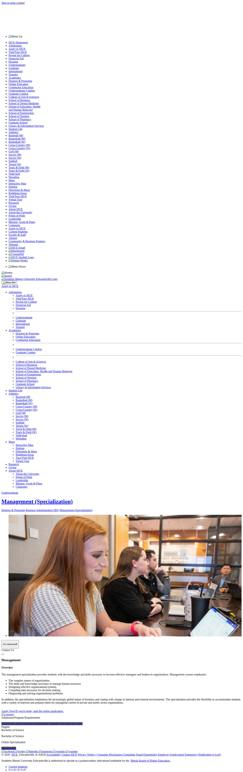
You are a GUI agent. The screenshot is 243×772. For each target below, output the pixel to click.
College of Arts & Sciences (24, 97)
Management (8, 748)
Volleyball (14, 173)
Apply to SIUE (17, 48)
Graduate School (18, 122)
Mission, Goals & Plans (22, 222)
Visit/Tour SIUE (18, 52)
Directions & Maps (19, 189)
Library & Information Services (26, 125)
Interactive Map (17, 183)
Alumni (13, 238)
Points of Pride (17, 215)
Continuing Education (21, 87)
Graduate (14, 68)
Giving (12, 206)
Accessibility (53, 754)
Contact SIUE (69, 754)
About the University (20, 212)
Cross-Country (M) (19, 145)
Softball (13, 161)
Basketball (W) (17, 141)
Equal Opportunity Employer (152, 754)
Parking (13, 186)
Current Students (18, 231)
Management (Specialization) (37, 501)
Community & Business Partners (27, 241)
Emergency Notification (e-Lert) (203, 754)
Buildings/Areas (18, 193)
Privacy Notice (86, 754)
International (16, 71)
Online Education (18, 84)
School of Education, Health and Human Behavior (24, 108)
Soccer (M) (15, 154)
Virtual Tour (15, 199)
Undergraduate (17, 64)
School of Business (19, 100)
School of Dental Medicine (24, 103)
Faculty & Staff (17, 234)
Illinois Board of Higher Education (150, 760)
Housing (13, 61)
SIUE (14, 754)
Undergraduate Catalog (22, 90)
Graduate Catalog (18, 93)
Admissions (15, 45)
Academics (15, 77)
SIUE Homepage (18, 42)
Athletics (14, 132)
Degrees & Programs (20, 80)
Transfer (13, 74)
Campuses (14, 225)
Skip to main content (13, 2)
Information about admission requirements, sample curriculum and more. (42, 723)
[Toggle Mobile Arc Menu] (9, 283)
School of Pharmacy (20, 119)
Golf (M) (14, 151)
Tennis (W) (15, 164)
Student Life (15, 129)
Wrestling (14, 177)
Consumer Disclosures (109, 754)
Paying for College (19, 55)
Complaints (129, 754)
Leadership (15, 218)
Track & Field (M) (19, 167)
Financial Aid (16, 58)
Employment (177, 754)
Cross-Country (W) (19, 148)
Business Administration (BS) (42, 510)
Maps (12, 180)
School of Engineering (21, 113)
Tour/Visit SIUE (25, 457)
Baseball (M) (16, 135)
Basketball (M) (17, 138)
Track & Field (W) (19, 170)
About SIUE (16, 209)
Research (14, 202)
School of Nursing (19, 116)
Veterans (13, 244)
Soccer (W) (15, 157)
